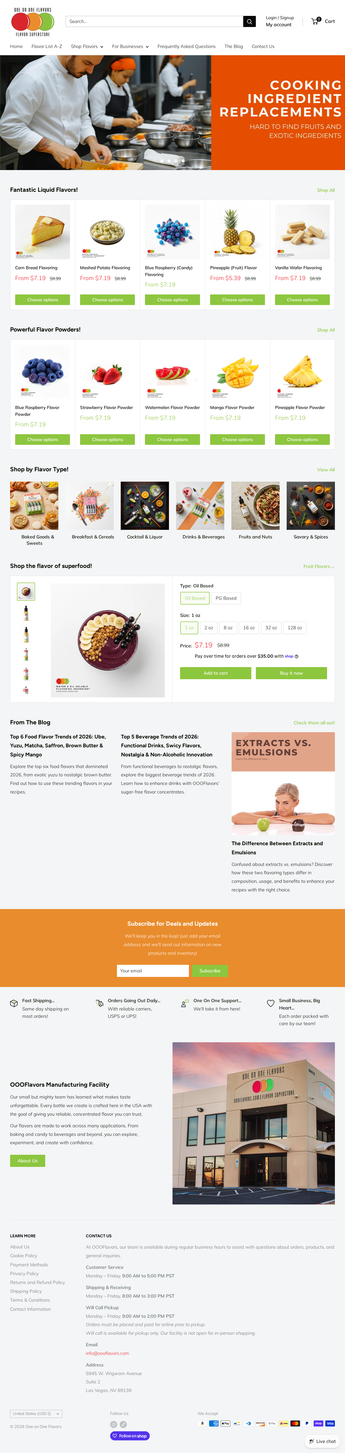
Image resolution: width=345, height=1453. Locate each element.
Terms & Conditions (30, 1300)
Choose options (42, 299)
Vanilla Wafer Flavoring (298, 267)
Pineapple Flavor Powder (300, 407)
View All (326, 470)
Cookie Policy (23, 1255)
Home (16, 46)
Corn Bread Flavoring (36, 267)
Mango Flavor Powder (232, 407)
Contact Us (263, 46)
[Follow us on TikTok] (123, 1424)
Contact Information (30, 1309)
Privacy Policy (24, 1273)
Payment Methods (29, 1265)
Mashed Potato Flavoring (105, 267)
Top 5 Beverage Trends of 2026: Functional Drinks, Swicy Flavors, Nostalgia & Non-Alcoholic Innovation (166, 745)
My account (278, 24)
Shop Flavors (84, 46)
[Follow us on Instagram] (113, 1424)
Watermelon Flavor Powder (172, 407)
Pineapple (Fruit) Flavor (233, 267)
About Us (28, 1161)
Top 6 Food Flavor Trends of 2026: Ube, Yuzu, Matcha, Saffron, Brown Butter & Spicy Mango (58, 745)
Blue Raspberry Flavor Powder (37, 411)
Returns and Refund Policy (37, 1282)
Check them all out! (315, 723)
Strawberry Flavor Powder (106, 407)
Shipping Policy (26, 1291)
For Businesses (127, 46)
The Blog (234, 46)
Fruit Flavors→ (320, 566)
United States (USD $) (32, 1413)
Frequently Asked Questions (187, 46)
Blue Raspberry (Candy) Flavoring (169, 271)
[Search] (249, 21)
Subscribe (210, 971)
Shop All (326, 190)
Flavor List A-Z (47, 46)
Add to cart (216, 673)
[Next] (335, 254)
